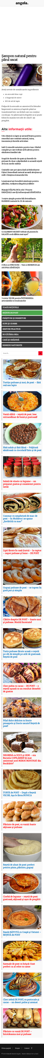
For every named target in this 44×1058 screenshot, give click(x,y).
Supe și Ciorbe (10, 323)
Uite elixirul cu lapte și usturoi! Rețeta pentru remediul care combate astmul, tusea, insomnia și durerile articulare (21, 138)
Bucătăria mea (11, 334)
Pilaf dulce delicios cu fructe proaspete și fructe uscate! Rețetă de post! (21, 723)
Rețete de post (10, 313)
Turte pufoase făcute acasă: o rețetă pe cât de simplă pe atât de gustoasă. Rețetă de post (22, 654)
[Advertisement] (22, 31)
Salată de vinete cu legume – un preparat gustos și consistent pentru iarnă (22, 484)
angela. (22, 3)
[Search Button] (40, 353)
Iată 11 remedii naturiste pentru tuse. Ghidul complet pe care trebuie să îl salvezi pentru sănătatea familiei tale (21, 150)
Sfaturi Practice (11, 329)
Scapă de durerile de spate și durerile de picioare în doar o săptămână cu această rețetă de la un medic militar (22, 161)
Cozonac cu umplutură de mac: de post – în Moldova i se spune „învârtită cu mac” (20, 519)
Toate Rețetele (11, 307)
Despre (17, 1048)
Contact (26, 1048)
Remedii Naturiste (12, 345)
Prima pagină (6, 1048)
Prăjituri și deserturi (14, 318)
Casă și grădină (11, 340)
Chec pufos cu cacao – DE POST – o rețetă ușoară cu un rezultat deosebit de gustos (22, 689)
